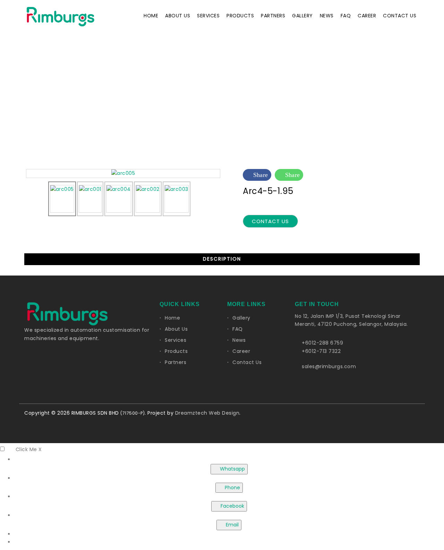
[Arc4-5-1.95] (123, 173)
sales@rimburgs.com (329, 366)
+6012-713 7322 (321, 351)
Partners (273, 15)
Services (208, 15)
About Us (177, 15)
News (327, 15)
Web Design (224, 412)
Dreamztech (191, 412)
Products (240, 15)
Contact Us (399, 15)
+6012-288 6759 (322, 342)
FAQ (346, 15)
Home (151, 15)
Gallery (302, 15)
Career (367, 15)
